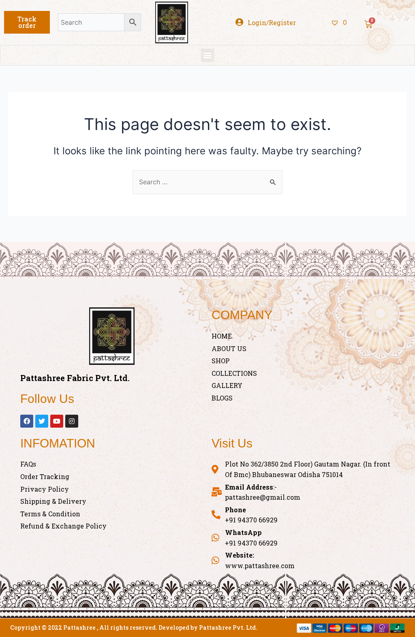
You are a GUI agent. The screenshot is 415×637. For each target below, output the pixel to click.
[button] (27, 22)
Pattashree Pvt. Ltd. (228, 627)
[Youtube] (56, 421)
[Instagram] (71, 421)
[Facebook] (26, 421)
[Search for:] (207, 182)
